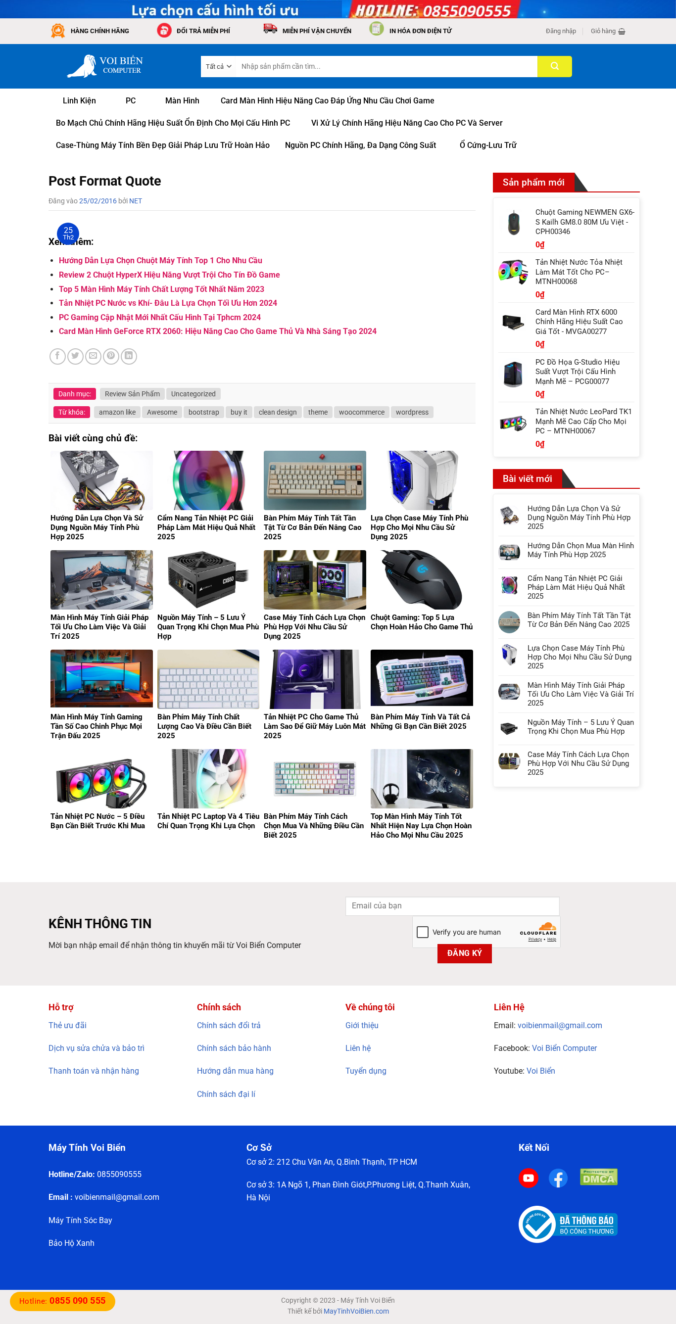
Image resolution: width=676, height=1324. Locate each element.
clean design (278, 412)
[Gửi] (554, 66)
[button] (561, 31)
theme (318, 412)
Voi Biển (541, 1071)
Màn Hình (182, 100)
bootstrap (204, 412)
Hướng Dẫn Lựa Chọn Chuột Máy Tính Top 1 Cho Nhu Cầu (160, 260)
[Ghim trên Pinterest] (111, 356)
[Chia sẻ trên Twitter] (75, 356)
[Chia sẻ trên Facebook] (57, 356)
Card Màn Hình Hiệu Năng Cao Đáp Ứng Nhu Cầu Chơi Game (328, 100)
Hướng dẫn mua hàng (235, 1071)
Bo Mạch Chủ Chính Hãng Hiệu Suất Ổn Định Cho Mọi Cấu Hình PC (173, 123)
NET (135, 201)
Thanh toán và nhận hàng (93, 1071)
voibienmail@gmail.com (560, 1025)
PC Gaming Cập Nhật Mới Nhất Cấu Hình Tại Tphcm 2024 (160, 317)
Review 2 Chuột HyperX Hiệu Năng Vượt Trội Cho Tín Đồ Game (169, 275)
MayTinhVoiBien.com (356, 1311)
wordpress (412, 412)
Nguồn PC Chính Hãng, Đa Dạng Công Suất (360, 145)
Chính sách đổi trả (229, 1025)
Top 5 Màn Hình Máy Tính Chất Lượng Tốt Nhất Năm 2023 (161, 289)
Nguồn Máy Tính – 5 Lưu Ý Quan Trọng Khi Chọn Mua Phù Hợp (581, 727)
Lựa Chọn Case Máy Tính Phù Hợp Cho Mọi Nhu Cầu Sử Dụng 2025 (579, 657)
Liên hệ (358, 1048)
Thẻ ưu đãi (67, 1025)
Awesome (162, 412)
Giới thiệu (362, 1025)
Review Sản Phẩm (132, 394)
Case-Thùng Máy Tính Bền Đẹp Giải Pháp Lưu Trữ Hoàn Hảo (163, 145)
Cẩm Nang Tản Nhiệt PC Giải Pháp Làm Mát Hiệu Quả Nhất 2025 (576, 587)
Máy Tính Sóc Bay (80, 1220)
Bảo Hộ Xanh (71, 1243)
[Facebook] (558, 1177)
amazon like (117, 412)
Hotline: (62, 1301)
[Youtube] (528, 1177)
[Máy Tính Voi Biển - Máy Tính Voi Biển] (117, 66)
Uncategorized (193, 394)
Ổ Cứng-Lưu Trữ (488, 145)
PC (131, 100)
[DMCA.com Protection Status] (599, 1176)
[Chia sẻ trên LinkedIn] (129, 356)
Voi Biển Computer (564, 1048)
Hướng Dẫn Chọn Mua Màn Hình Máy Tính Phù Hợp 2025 (581, 550)
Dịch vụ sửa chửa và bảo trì (96, 1048)
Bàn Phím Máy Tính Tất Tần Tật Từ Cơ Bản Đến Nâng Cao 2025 (579, 620)
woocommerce (362, 412)
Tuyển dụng (365, 1071)
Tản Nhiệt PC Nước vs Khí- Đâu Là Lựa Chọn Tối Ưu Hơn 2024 (168, 303)
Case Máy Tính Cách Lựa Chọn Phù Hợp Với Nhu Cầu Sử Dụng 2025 (578, 763)
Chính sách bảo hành (234, 1048)
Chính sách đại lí (226, 1094)
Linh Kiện (79, 100)
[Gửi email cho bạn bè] (93, 356)
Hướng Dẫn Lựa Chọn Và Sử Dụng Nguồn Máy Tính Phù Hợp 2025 (579, 517)
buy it (239, 412)
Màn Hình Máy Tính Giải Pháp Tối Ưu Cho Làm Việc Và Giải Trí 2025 (581, 694)
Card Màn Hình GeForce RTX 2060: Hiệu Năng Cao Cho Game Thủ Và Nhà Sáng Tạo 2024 (218, 331)
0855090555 (119, 1174)
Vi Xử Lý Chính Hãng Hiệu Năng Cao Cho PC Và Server (407, 123)
